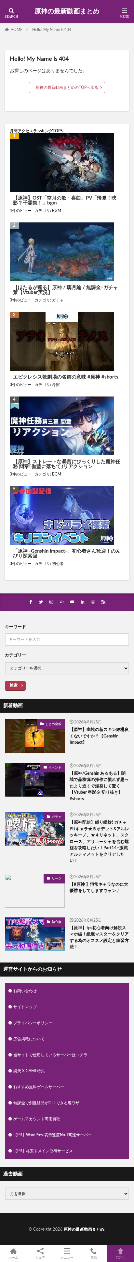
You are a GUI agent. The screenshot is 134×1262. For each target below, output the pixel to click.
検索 (14, 685)
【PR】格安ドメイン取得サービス (43, 1151)
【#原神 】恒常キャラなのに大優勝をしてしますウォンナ (99, 887)
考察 (56, 385)
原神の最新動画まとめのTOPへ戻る (67, 87)
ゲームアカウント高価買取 (36, 1119)
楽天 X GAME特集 (29, 1071)
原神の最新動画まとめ (67, 11)
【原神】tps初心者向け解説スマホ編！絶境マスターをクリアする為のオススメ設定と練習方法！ (99, 937)
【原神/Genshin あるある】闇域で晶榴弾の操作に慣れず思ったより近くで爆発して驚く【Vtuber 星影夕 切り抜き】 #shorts (99, 786)
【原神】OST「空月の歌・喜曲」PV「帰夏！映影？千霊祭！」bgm (64, 200)
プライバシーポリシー (32, 1023)
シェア (40, 1257)
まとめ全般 (53, 724)
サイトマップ (25, 1007)
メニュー (67, 1257)
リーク (56, 878)
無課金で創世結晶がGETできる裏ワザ (46, 1103)
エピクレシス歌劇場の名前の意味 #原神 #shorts (65, 377)
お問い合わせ (25, 991)
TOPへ (121, 1257)
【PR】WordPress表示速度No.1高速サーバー (52, 1135)
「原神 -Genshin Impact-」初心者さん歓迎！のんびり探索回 (67, 553)
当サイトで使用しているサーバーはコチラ (50, 1055)
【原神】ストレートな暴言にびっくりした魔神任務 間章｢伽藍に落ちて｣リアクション (66, 464)
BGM (56, 211)
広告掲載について (29, 1039)
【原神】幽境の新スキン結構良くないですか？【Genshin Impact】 (99, 736)
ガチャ (58, 300)
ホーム (13, 1257)
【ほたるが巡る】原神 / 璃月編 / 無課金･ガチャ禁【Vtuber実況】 (65, 290)
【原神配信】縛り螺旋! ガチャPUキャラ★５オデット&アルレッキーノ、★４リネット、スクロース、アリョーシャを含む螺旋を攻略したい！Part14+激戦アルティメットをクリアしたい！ (99, 841)
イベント (54, 767)
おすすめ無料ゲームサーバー (38, 1087)
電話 (93, 1257)
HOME (16, 30)
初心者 (58, 564)
